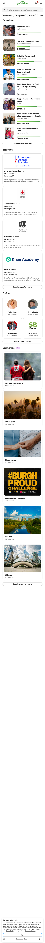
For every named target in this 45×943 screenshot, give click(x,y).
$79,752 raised (22, 109)
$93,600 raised (22, 138)
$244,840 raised (23, 64)
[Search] (4, 3)
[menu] (41, 3)
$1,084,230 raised (23, 49)
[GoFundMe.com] (22, 3)
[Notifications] (36, 3)
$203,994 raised (23, 79)
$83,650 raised (22, 34)
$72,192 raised (22, 94)
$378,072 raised (23, 123)
